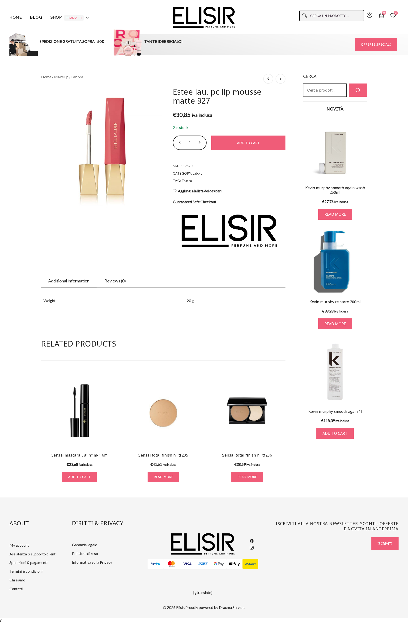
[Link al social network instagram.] (252, 547)
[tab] (69, 281)
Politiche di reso (85, 553)
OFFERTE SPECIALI (376, 44)
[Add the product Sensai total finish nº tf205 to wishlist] (197, 440)
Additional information (68, 280)
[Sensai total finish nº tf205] (163, 410)
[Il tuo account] (369, 15)
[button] (180, 142)
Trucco (187, 181)
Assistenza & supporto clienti (32, 554)
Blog (36, 17)
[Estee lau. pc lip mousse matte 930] (280, 79)
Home (15, 17)
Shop (66, 17)
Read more (163, 477)
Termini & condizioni (25, 571)
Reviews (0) (115, 280)
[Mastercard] (171, 564)
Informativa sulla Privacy (92, 562)
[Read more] (335, 149)
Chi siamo (17, 580)
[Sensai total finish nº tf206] (247, 410)
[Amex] (203, 564)
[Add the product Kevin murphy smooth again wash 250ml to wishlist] (363, 173)
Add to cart (248, 143)
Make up (61, 77)
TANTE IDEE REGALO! (163, 41)
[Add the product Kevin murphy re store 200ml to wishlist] (363, 286)
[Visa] (187, 564)
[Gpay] (219, 564)
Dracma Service (231, 607)
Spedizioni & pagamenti (28, 562)
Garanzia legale (84, 544)
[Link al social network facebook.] (252, 540)
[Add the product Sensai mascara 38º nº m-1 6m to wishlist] (114, 440)
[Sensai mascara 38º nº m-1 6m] (79, 410)
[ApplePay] (234, 564)
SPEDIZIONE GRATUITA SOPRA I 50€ (72, 41)
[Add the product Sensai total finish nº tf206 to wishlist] (281, 440)
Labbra (77, 77)
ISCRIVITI (385, 543)
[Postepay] (250, 564)
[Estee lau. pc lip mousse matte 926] (268, 79)
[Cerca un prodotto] (358, 90)
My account (19, 545)
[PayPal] (155, 564)
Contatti (16, 588)
